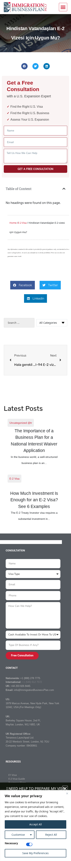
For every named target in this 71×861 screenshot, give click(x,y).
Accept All (35, 824)
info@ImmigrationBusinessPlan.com (34, 690)
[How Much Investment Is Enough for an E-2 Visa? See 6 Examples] (34, 498)
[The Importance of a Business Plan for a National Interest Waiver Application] (34, 442)
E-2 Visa (14, 478)
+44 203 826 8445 (20, 686)
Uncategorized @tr (20, 422)
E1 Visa (13, 775)
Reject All (51, 834)
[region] (35, 825)
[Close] (67, 793)
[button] (63, 7)
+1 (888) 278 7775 (30, 678)
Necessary (11, 843)
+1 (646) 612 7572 (32, 682)
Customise (18, 834)
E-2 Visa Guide (17, 778)
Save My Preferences (35, 853)
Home (12, 222)
